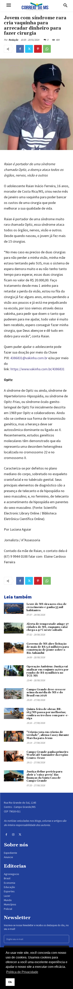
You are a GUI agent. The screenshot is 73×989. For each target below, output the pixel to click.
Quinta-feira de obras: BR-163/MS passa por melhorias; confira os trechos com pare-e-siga (47, 714)
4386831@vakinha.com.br (28, 358)
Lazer (7, 896)
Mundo (8, 900)
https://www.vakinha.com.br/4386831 (38, 369)
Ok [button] (10, 982)
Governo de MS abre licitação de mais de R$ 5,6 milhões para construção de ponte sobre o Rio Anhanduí (47, 648)
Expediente (10, 853)
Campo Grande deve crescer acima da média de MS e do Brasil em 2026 (46, 692)
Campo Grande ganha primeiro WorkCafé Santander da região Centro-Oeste (47, 755)
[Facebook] (20, 49)
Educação (9, 887)
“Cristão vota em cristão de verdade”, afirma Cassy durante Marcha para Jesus (47, 735)
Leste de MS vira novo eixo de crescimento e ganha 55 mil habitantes (46, 607)
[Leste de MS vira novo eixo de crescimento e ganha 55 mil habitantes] (14, 608)
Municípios (10, 904)
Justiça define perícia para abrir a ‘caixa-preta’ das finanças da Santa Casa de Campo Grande (44, 776)
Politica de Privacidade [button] (22, 972)
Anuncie (8, 857)
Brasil (7, 878)
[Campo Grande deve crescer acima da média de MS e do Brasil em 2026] (14, 693)
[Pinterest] (38, 49)
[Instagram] (13, 834)
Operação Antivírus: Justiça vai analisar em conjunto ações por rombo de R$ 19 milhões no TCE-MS (47, 671)
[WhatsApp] (47, 49)
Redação (13, 39)
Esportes (9, 891)
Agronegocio (11, 874)
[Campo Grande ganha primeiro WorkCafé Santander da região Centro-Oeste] (14, 756)
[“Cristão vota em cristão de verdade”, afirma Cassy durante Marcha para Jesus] (14, 736)
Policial (8, 909)
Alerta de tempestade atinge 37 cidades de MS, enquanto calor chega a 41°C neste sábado (47, 627)
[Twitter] (29, 49)
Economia (9, 883)
